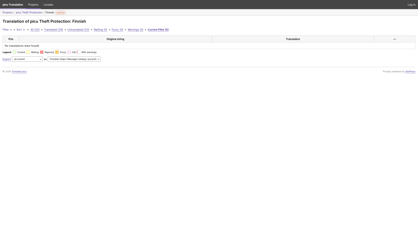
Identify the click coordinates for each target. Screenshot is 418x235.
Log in (411, 4)
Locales (48, 4)
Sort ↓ (20, 29)
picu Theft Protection (29, 12)
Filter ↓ (7, 29)
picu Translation (13, 4)
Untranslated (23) (78, 29)
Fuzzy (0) (117, 29)
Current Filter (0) (158, 29)
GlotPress (410, 71)
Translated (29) (53, 29)
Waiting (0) (100, 29)
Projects (33, 4)
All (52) (35, 29)
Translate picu (19, 71)
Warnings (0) (135, 29)
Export (7, 59)
